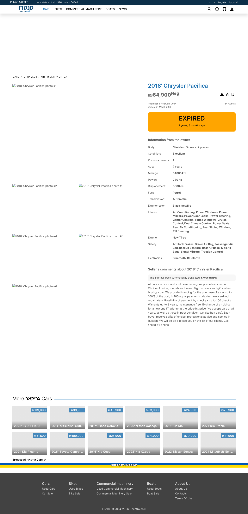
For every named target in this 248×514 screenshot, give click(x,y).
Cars (46, 9)
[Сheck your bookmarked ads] (224, 9)
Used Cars (48, 488)
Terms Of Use (183, 498)
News (123, 9)
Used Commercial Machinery (114, 488)
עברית (212, 2)
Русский (233, 2)
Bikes (58, 9)
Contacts (181, 493)
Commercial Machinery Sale (114, 493)
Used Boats (154, 488)
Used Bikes (76, 488)
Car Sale (47, 493)
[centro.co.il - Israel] (106, 508)
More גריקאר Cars (32, 398)
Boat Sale (153, 493)
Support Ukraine (124, 465)
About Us (182, 484)
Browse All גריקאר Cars (27, 459)
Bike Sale (74, 493)
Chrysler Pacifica (54, 76)
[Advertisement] (124, 46)
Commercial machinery (84, 9)
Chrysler (30, 76)
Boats (110, 9)
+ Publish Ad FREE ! (18, 2)
